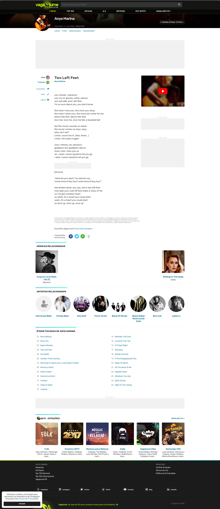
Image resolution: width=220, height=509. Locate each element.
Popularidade (89, 31)
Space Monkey (46, 345)
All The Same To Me (123, 367)
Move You (44, 341)
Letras (57, 31)
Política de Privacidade (165, 473)
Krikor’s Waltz (46, 372)
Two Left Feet (46, 350)
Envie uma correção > (84, 229)
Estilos (88, 11)
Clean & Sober (46, 385)
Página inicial (58, 26)
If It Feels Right (121, 345)
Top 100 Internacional (45, 476)
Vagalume (47, 4)
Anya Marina (64, 18)
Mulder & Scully (121, 354)
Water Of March (121, 363)
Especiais (40, 467)
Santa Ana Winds (47, 376)
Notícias (120, 11)
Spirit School (120, 381)
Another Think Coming (50, 359)
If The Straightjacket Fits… (126, 359)
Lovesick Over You (123, 341)
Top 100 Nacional (43, 473)
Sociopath (44, 354)
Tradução (41, 82)
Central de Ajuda (163, 467)
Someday (119, 350)
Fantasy (43, 381)
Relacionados (75, 31)
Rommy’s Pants (47, 367)
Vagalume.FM (162, 11)
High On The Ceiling (123, 385)
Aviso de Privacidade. (29, 499)
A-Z (104, 11)
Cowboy (43, 389)
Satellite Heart (121, 372)
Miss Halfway (46, 337)
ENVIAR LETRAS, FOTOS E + (173, 22)
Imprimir (43, 100)
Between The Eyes (123, 337)
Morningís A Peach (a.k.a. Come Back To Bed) (59, 363)
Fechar (22, 504)
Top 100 (70, 11)
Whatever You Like (123, 376)
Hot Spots (140, 11)
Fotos (64, 31)
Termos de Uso (162, 470)
